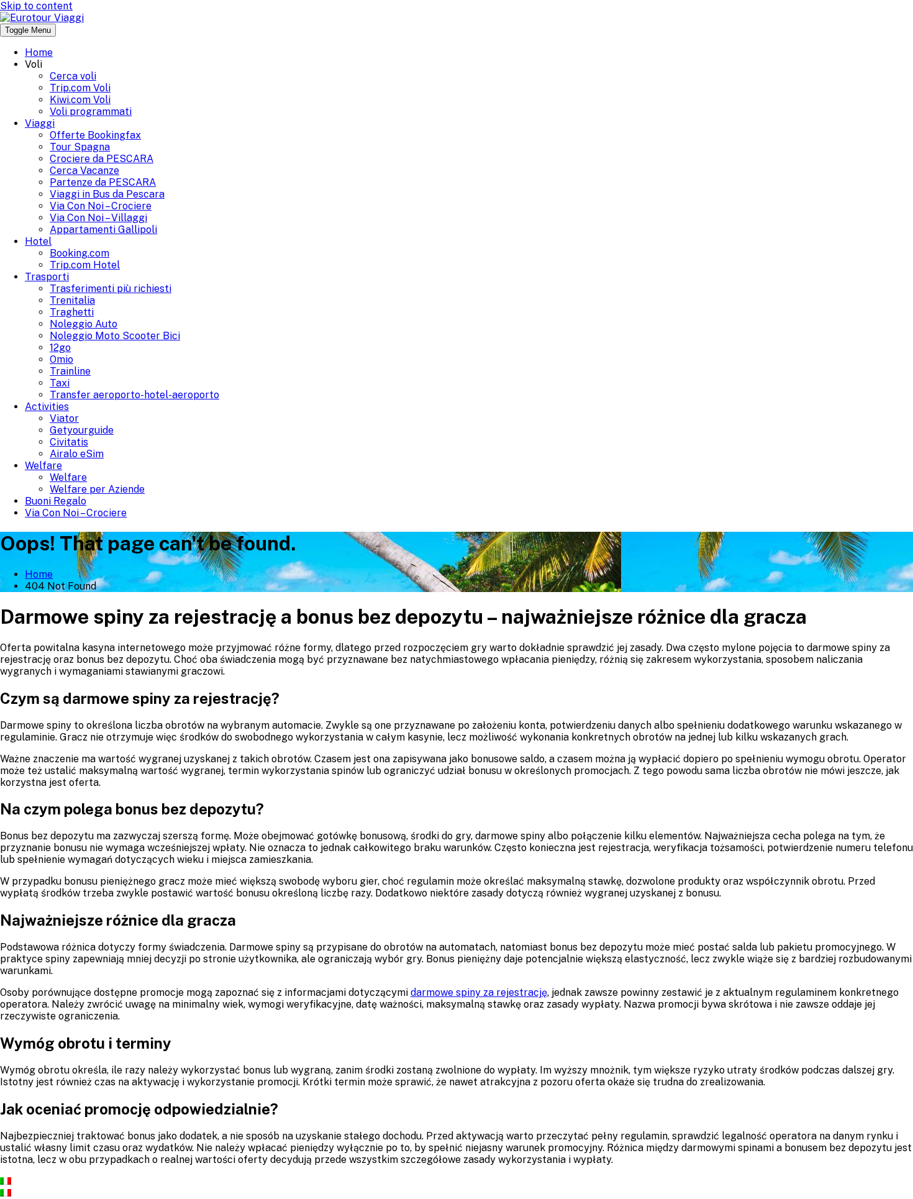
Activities (47, 407)
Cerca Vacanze (84, 170)
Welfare (43, 466)
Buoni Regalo (55, 501)
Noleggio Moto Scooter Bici (115, 336)
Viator (64, 418)
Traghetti (72, 312)
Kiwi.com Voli (80, 100)
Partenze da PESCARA (103, 182)
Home (39, 52)
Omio (61, 359)
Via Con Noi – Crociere (101, 206)
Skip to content (36, 6)
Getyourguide (82, 430)
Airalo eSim (77, 454)
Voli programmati (91, 111)
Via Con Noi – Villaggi (98, 218)
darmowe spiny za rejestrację (479, 992)
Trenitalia (72, 300)
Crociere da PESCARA (101, 159)
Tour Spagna (80, 147)
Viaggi (40, 123)
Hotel (38, 241)
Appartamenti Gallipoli (103, 229)
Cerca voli (73, 76)
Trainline (70, 371)
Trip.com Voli (80, 88)
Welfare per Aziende (97, 489)
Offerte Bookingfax (95, 135)
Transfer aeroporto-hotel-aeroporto (134, 395)
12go (60, 347)
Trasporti (47, 277)
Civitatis (69, 442)
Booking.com (79, 253)
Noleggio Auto (83, 324)
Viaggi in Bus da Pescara (107, 194)
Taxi (60, 383)
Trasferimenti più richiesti (110, 288)
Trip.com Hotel (85, 265)
